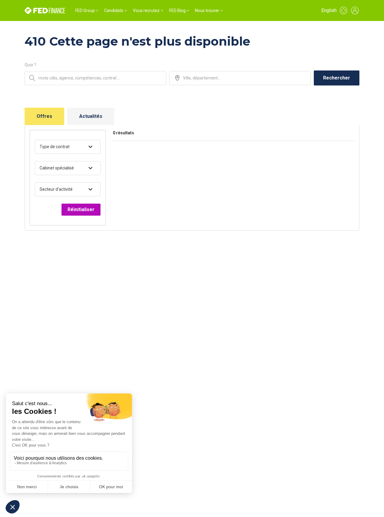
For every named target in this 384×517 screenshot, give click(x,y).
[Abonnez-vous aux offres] (343, 10)
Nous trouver (207, 10)
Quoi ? (30, 64)
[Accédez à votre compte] (354, 10)
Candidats (113, 10)
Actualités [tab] (90, 116)
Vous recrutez (146, 10)
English (329, 10)
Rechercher (336, 78)
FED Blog (177, 10)
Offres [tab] (44, 116)
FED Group (85, 10)
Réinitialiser (81, 209)
